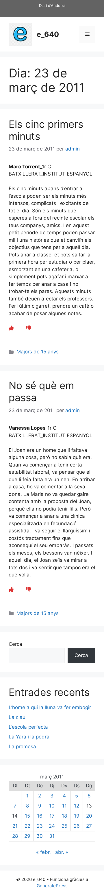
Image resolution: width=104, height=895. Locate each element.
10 (52, 806)
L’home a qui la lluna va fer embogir (50, 707)
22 (27, 826)
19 (76, 816)
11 (64, 806)
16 (39, 816)
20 (89, 816)
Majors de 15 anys (37, 352)
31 (52, 836)
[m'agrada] (11, 328)
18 (64, 816)
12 (76, 806)
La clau (17, 717)
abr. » (61, 852)
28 (15, 836)
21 (15, 826)
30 (39, 836)
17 (52, 816)
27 (89, 826)
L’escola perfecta (28, 727)
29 (27, 836)
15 (27, 816)
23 (40, 826)
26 (77, 826)
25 (64, 826)
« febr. (43, 852)
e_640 (48, 34)
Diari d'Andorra (52, 5)
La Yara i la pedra (29, 737)
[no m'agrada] (28, 328)
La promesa (22, 746)
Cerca (15, 644)
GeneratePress (52, 885)
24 (52, 826)
